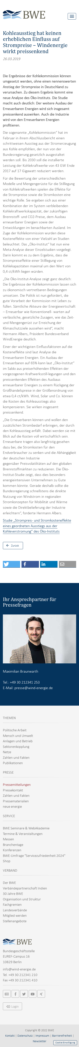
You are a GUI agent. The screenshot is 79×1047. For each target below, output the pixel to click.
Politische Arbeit (14, 730)
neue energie (12, 806)
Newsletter (39, 1041)
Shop (6, 861)
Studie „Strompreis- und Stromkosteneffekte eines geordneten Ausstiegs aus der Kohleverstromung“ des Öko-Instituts (37, 526)
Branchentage (13, 844)
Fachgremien (12, 904)
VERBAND (10, 870)
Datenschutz (25, 1036)
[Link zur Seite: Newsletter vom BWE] (7, 994)
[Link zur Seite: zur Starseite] (24, 11)
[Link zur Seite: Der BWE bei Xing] (41, 994)
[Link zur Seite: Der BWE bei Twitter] (24, 994)
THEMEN (9, 718)
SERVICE (9, 816)
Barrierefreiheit (62, 1036)
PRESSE (8, 772)
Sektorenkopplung (16, 746)
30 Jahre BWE (13, 893)
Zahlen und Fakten (16, 757)
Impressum (42, 1036)
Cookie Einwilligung (65, 1042)
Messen (8, 839)
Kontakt (10, 1036)
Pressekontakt (13, 790)
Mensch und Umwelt (18, 735)
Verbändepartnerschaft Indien (25, 888)
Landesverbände (15, 910)
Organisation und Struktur (22, 899)
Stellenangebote (14, 921)
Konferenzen (12, 850)
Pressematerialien (16, 801)
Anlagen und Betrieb (18, 741)
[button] (11, 564)
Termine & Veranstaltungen (23, 833)
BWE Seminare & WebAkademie (26, 828)
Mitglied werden (15, 915)
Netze (7, 752)
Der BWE (9, 882)
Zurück (15, 545)
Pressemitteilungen (17, 784)
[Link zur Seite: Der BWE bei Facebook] (15, 994)
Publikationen (13, 763)
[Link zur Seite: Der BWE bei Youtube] (32, 994)
